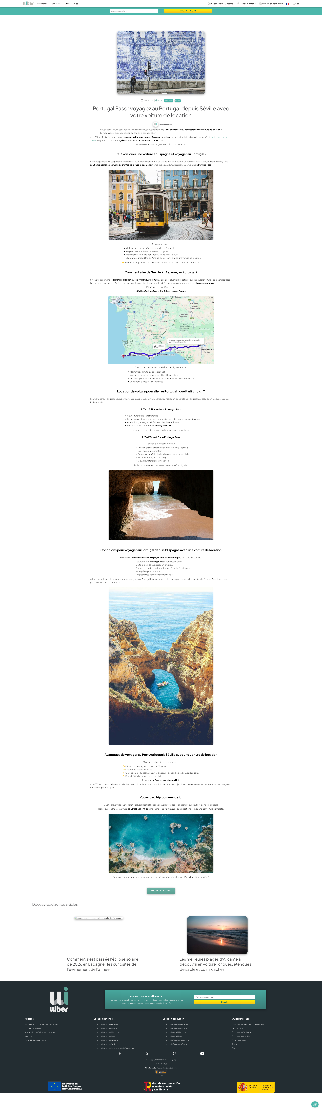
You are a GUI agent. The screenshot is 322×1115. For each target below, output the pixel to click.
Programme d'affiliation (241, 1032)
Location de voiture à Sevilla (105, 1044)
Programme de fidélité (241, 1036)
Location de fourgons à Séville (175, 1044)
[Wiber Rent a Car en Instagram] (174, 1054)
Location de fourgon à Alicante (175, 1024)
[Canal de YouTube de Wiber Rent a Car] (202, 1054)
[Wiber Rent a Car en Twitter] (147, 1053)
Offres (67, 3)
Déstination (42, 3)
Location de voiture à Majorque (106, 1032)
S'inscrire (224, 1002)
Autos (234, 1044)
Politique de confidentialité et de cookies (41, 1024)
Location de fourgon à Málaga (175, 1028)
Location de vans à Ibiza (172, 1036)
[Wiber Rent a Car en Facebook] (120, 1054)
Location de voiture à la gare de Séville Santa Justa (114, 1048)
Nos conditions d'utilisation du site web (40, 1032)
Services (56, 3)
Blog (76, 3)
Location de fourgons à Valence (176, 1040)
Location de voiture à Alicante (106, 1024)
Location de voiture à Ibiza (104, 1036)
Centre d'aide (237, 1028)
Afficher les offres (186, 11)
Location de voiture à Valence (106, 1040)
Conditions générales (33, 1028)
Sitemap (28, 1036)
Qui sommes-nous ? (240, 1040)
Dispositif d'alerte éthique (35, 1040)
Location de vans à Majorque (174, 1032)
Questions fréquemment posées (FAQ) (248, 1024)
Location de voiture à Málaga (105, 1028)
